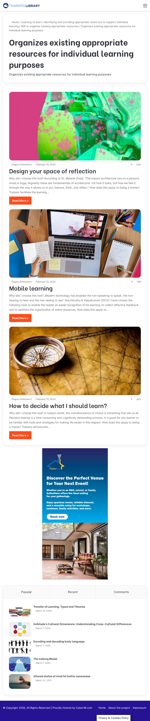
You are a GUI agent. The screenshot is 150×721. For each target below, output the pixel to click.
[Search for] (138, 7)
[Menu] (145, 7)
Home (15, 22)
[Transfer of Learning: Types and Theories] (19, 612)
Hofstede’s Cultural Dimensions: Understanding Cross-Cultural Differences (82, 624)
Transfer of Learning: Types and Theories (59, 606)
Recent (73, 592)
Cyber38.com (84, 707)
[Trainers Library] (21, 5)
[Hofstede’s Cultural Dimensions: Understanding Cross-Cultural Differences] (19, 629)
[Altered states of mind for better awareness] (19, 681)
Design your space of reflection (52, 170)
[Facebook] (144, 714)
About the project (119, 707)
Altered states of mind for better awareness (61, 676)
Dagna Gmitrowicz (22, 164)
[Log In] (131, 7)
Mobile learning (31, 288)
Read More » (20, 200)
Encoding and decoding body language (59, 641)
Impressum (139, 707)
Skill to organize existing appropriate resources (50, 26)
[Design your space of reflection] (75, 126)
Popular (26, 592)
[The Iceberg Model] (19, 664)
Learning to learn (31, 22)
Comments (121, 592)
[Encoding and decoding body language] (19, 646)
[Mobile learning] (75, 243)
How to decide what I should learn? (58, 405)
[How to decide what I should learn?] (75, 361)
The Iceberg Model (45, 659)
